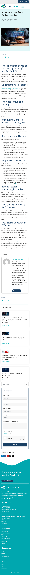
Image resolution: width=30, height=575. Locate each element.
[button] (22, 6)
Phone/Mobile (6, 415)
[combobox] (12, 384)
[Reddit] (12, 498)
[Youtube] (8, 456)
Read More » (6, 325)
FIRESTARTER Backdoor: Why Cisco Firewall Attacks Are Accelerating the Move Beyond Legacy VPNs (14, 319)
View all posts (16, 290)
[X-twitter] (13, 456)
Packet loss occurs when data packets (10, 88)
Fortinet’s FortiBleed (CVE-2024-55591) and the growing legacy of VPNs (15, 356)
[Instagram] (10, 456)
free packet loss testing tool (19, 241)
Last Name (6, 402)
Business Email (7, 408)
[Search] (26, 384)
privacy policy (7, 433)
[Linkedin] (2, 456)
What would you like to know (10, 421)
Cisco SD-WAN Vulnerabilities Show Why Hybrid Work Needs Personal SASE (13, 338)
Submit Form (15, 444)
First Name (6, 395)
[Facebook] (5, 456)
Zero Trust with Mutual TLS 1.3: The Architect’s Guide (12, 374)
